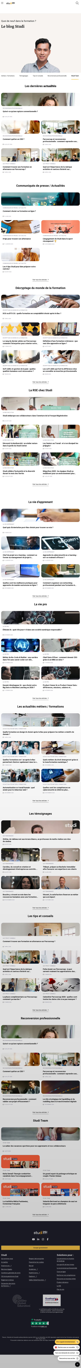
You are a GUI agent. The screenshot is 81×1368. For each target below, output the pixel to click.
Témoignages (23, 76)
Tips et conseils (38, 76)
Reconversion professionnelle (57, 76)
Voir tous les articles (39, 280)
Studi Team (75, 76)
